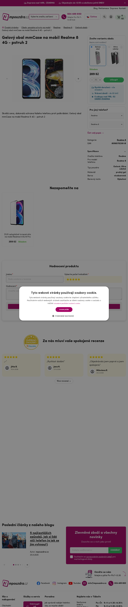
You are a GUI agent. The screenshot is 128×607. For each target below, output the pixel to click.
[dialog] (64, 303)
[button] (64, 315)
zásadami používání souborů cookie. (67, 303)
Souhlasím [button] (64, 309)
